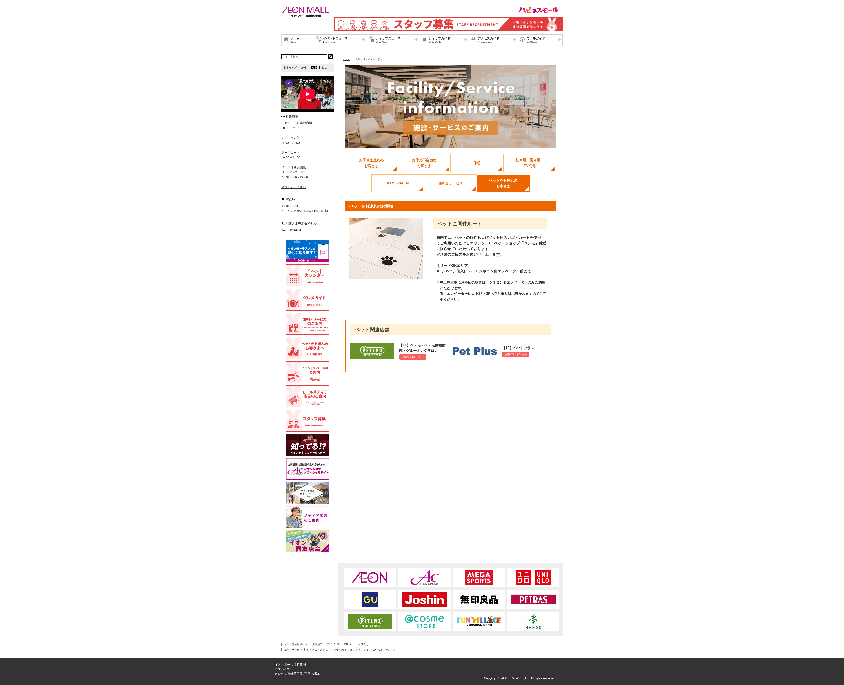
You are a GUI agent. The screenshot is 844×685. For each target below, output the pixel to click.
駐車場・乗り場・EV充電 (530, 163)
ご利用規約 (339, 649)
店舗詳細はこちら (412, 357)
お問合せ (363, 644)
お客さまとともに (317, 649)
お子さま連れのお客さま (371, 163)
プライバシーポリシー (340, 644)
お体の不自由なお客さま (424, 163)
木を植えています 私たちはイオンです (373, 649)
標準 (314, 67)
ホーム (346, 59)
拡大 (324, 67)
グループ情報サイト (295, 644)
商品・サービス (293, 649)
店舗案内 (317, 644)
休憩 (476, 163)
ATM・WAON (398, 183)
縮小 (304, 67)
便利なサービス (450, 183)
